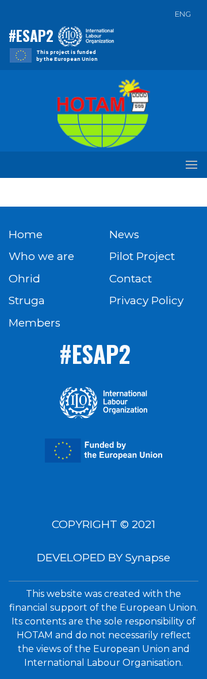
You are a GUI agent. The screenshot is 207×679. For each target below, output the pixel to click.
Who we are (41, 256)
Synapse (147, 557)
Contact (130, 278)
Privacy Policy (146, 300)
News (124, 234)
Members (34, 322)
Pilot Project (142, 256)
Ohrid (24, 278)
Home (26, 234)
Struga (27, 300)
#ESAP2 (31, 35)
